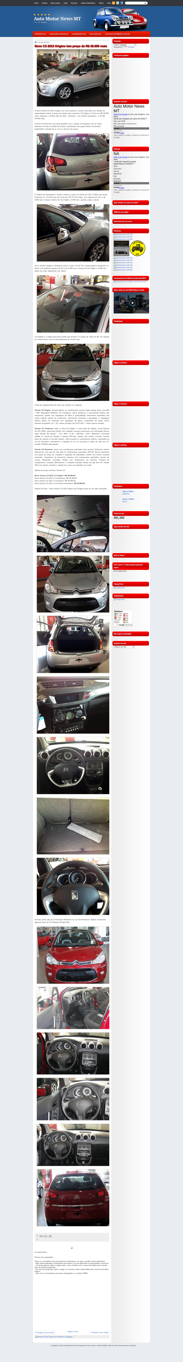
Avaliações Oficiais (58, 34)
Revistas (74, 3)
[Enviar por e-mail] (43, 1236)
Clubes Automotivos (88, 3)
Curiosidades (78, 34)
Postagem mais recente (45, 1332)
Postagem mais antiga (99, 1332)
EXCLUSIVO (94, 34)
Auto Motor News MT (57, 19)
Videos (101, 3)
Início (36, 3)
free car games (131, 1345)
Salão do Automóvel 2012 (116, 34)
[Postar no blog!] (45, 1236)
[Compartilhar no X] (48, 1236)
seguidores (128, 492)
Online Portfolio (102, 1345)
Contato (44, 3)
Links (66, 3)
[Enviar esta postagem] (40, 1236)
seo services (91, 1345)
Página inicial (72, 1331)
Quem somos (55, 3)
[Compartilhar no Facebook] (50, 1236)
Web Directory (113, 1345)
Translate (131, 47)
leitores (128, 500)
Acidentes (39, 34)
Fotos (109, 3)
